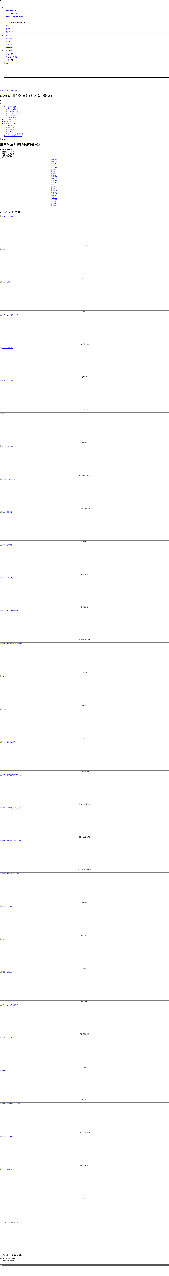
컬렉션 (8, 29)
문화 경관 (9, 75)
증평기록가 (9, 54)
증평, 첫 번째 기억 (11, 10)
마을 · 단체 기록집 (11, 57)
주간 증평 (9, 39)
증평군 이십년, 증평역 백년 (14, 16)
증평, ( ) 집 (11, 19)
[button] (84, 2)
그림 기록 (9, 44)
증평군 (8, 66)
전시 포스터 (9, 41)
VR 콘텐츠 (9, 47)
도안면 (8, 72)
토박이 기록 (9, 32)
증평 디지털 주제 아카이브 (9, 90)
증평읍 (8, 69)
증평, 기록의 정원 (11, 13)
